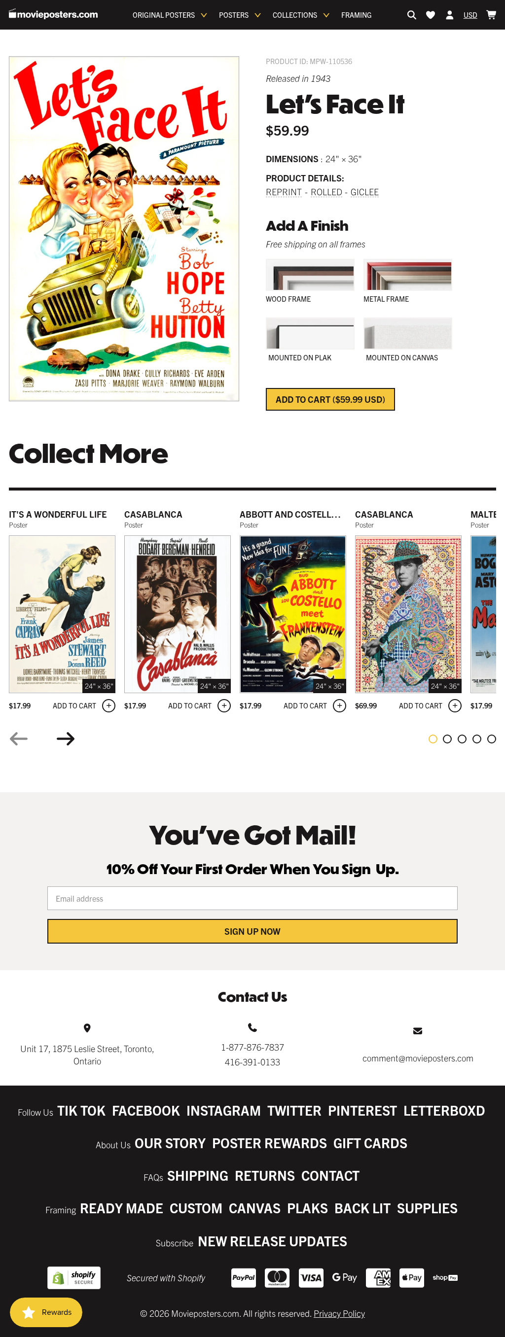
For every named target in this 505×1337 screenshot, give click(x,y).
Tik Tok (81, 1110)
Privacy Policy (339, 1313)
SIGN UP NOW (252, 931)
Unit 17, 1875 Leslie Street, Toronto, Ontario (87, 1054)
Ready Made (121, 1207)
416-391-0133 (252, 1061)
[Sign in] (450, 14)
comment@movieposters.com (417, 1057)
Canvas (255, 1207)
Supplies (427, 1207)
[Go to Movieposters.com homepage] (53, 13)
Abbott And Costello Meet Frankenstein (334, 514)
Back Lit (362, 1207)
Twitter (294, 1110)
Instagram (223, 1110)
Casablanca (153, 514)
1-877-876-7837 (252, 1047)
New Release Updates (272, 1240)
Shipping (197, 1175)
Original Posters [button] (164, 14)
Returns (265, 1175)
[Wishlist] (430, 14)
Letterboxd (444, 1110)
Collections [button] (295, 14)
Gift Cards (370, 1142)
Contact (330, 1175)
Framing (356, 14)
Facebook (146, 1110)
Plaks (307, 1207)
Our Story (170, 1142)
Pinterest (362, 1110)
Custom (196, 1207)
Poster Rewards (269, 1142)
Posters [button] (234, 14)
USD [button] (470, 14)
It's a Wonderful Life (58, 514)
